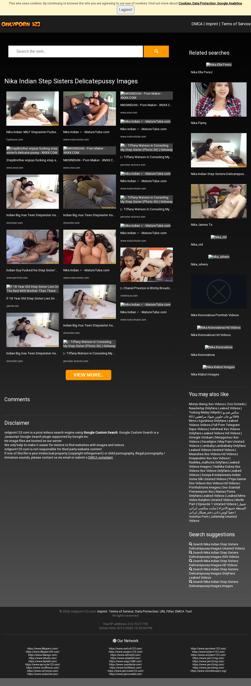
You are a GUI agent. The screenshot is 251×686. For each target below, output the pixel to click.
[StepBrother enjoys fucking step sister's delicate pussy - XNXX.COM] (32, 152)
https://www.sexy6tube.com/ (125, 664)
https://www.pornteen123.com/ (208, 648)
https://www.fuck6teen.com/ (126, 667)
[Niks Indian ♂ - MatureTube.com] (89, 125)
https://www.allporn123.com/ (208, 651)
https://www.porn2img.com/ (208, 661)
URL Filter (167, 611)
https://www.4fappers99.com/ (43, 651)
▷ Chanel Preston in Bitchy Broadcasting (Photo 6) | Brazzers (164, 288)
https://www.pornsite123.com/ (42, 664)
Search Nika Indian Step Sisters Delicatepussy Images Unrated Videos (217, 546)
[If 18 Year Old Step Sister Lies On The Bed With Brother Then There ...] (32, 291)
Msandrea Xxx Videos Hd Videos (213, 454)
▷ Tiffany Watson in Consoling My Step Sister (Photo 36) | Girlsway (111, 353)
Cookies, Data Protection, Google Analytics (210, 3)
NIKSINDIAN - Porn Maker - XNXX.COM (90, 160)
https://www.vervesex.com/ (42, 671)
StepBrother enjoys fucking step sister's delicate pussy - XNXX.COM (55, 160)
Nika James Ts (201, 225)
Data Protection (146, 611)
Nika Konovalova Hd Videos (211, 335)
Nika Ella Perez (202, 72)
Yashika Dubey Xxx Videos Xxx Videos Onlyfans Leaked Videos (215, 470)
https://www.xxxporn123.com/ (126, 651)
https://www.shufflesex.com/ (42, 667)
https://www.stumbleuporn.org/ (208, 671)
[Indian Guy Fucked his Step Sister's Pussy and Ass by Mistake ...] (32, 263)
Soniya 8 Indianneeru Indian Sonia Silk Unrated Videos (215, 477)
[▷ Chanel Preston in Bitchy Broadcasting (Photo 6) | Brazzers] (146, 281)
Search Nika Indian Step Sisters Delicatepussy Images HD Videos (213, 563)
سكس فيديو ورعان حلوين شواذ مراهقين (217, 414)
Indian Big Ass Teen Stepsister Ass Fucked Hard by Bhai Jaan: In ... (54, 215)
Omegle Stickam (201, 437)
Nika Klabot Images (205, 374)
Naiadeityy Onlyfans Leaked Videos (214, 408)
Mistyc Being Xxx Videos (207, 404)
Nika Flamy (198, 123)
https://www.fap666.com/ (42, 661)
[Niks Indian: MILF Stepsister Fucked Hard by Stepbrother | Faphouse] (32, 125)
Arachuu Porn (198, 516)
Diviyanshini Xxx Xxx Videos (209, 458)
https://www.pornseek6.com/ (125, 674)
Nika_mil (197, 244)
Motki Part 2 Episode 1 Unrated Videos (216, 502)
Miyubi (216, 412)
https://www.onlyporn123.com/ (208, 655)
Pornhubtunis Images (204, 487)
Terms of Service (236, 23)
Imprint (212, 23)
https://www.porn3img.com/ (208, 664)
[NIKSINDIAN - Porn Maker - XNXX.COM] (89, 152)
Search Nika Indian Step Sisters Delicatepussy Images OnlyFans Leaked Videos (213, 573)
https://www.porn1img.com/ (208, 658)
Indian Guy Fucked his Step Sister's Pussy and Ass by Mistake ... (52, 270)
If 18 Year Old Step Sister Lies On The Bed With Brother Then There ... (57, 298)
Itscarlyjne (208, 441)
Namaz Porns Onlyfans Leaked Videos (212, 493)
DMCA (196, 23)
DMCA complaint (100, 457)
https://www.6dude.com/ (43, 658)
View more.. (88, 374)
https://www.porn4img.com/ (208, 667)
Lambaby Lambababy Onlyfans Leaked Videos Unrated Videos (217, 448)
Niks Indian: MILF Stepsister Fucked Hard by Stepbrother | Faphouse (55, 132)
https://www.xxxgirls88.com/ (125, 661)
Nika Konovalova (203, 355)
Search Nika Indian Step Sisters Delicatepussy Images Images (213, 584)
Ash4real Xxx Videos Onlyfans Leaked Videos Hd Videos (214, 431)
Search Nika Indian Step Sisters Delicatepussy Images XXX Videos (214, 554)
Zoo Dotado (236, 404)
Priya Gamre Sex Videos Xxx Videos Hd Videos (217, 481)
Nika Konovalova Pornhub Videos (215, 315)
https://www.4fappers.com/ (42, 648)
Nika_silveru (199, 264)
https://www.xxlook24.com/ (125, 658)
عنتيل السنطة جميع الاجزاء (232, 506)
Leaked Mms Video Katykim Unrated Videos (217, 498)
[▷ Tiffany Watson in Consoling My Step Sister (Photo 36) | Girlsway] (89, 346)
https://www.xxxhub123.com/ (125, 648)
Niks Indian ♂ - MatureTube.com (86, 132)
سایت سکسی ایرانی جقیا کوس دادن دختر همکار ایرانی (211, 510)
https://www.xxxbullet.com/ (42, 674)
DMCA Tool (183, 611)
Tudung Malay (199, 412)
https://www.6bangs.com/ (42, 655)
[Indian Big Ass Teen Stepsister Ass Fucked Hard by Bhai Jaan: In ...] (32, 208)
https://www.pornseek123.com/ (126, 671)
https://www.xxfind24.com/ (125, 655)
